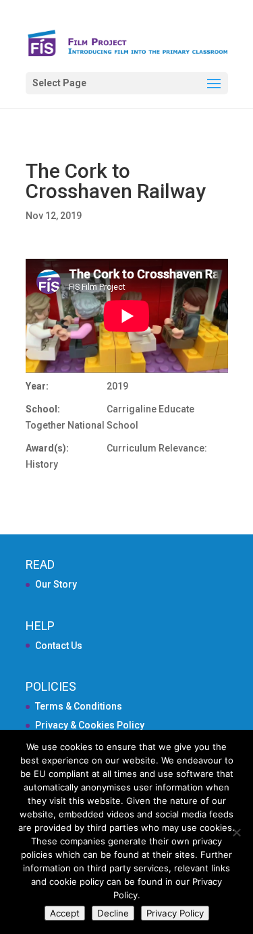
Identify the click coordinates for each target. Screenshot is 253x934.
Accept (65, 913)
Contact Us (58, 645)
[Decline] (236, 832)
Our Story (56, 584)
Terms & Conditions (78, 706)
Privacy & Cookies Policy (89, 725)
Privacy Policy (175, 913)
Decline (113, 913)
